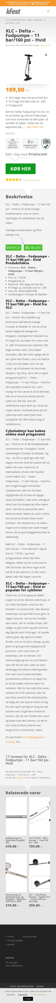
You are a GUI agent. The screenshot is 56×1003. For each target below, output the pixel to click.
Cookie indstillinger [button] (39, 994)
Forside (10, 936)
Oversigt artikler (30, 936)
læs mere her (35, 127)
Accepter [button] (28, 999)
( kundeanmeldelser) (31, 180)
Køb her (20, 169)
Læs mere (22, 994)
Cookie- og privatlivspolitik (21, 986)
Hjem (8, 20)
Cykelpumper (16, 20)
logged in (21, 777)
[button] (46, 55)
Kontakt (10, 944)
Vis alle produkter (15, 940)
